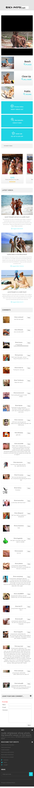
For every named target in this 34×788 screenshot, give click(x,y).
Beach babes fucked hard (7, 754)
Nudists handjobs (5, 749)
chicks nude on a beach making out (8, 737)
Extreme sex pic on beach (7, 757)
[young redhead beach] (12, 164)
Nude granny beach (6, 747)
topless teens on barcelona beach (17, 254)
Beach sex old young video (7, 744)
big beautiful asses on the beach (16, 734)
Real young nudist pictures (7, 752)
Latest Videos (7, 190)
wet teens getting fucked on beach (16, 737)
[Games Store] (17, 7)
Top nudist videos (8, 145)
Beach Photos (11, 782)
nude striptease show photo (15, 732)
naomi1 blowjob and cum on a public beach (17, 217)
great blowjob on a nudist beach (17, 292)
